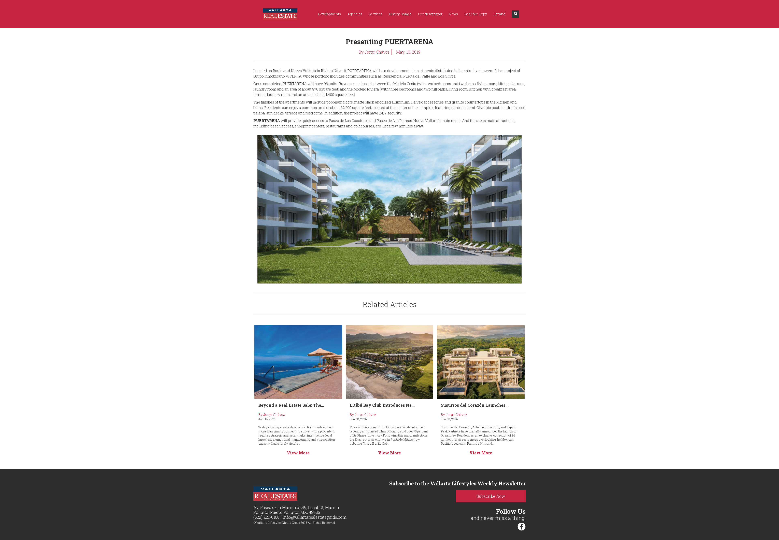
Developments (329, 14)
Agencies (355, 14)
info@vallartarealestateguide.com (314, 517)
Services (375, 14)
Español (500, 14)
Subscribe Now (491, 496)
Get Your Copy (476, 14)
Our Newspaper (430, 14)
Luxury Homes (400, 14)
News (453, 14)
